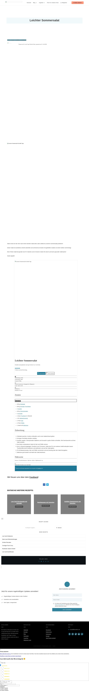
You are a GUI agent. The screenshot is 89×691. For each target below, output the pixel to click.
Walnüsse (25, 425)
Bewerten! (2, 686)
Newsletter (26, 636)
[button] (15, 368)
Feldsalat (22, 404)
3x (19, 400)
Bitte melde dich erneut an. (5, 653)
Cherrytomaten (24, 411)
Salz (22, 420)
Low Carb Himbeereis (7, 536)
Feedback (39, 468)
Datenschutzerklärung (59, 604)
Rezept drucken (42, 373)
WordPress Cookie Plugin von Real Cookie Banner (10, 656)
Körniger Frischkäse (25, 406)
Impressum (48, 634)
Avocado (20, 413)
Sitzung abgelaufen (4, 651)
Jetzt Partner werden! (51, 638)
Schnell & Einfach (20, 40)
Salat (13, 40)
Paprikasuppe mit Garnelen (45, 502)
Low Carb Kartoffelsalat (8, 551)
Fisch (8, 40)
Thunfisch (23, 416)
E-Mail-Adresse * (3, 685)
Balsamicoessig (24, 418)
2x (17, 400)
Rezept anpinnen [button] (51, 373)
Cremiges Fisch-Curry (7, 545)
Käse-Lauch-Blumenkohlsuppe (9, 539)
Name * (1, 684)
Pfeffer (22, 423)
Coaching (26, 638)
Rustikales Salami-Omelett (8, 548)
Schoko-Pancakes (6, 542)
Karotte (20, 409)
